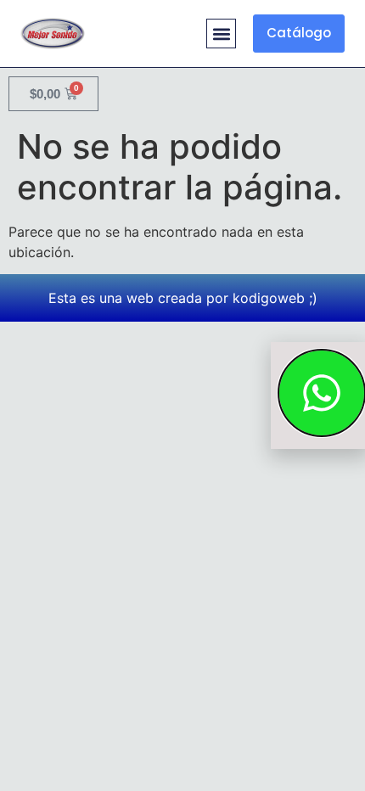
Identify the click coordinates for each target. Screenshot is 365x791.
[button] (221, 33)
